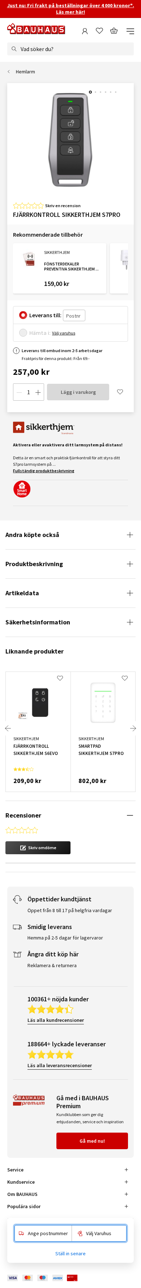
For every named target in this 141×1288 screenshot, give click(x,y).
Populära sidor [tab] (23, 1206)
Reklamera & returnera (52, 965)
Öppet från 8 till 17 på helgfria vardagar (69, 910)
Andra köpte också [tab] (32, 535)
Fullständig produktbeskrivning (43, 470)
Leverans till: (45, 315)
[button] (37, 847)
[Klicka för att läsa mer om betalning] (47, 1278)
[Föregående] (8, 728)
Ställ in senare (70, 1253)
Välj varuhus (63, 333)
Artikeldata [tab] (22, 593)
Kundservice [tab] (21, 1182)
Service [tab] (15, 1169)
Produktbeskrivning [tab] (34, 564)
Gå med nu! (92, 1141)
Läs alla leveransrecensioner (59, 1065)
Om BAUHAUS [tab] (22, 1194)
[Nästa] (133, 728)
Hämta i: (40, 332)
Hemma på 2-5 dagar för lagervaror (65, 937)
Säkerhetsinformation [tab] (37, 622)
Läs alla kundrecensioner (55, 1020)
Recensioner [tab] (23, 815)
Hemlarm (25, 71)
